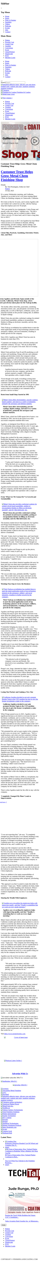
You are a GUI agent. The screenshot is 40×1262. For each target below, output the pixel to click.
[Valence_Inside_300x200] (12, 1110)
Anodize (8, 46)
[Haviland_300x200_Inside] (5, 1094)
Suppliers (8, 22)
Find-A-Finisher (10, 20)
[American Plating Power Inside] (10, 1104)
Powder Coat (9, 42)
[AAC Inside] (3, 1092)
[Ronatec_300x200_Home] (4, 1119)
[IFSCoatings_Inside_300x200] (6, 1118)
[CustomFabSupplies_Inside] (20, 1100)
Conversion (9, 48)
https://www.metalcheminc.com (14, 1034)
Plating (7, 40)
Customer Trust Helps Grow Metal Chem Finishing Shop (17, 176)
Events (7, 28)
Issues (7, 18)
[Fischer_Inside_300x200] (8, 1116)
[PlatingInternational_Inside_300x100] (8, 1114)
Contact (7, 32)
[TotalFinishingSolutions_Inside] (10, 1112)
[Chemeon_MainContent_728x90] (5, 90)
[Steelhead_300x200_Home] (9, 1123)
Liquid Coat (9, 44)
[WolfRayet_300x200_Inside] (5, 1108)
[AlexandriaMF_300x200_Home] (11, 1090)
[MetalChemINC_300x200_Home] (7, 1106)
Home (7, 16)
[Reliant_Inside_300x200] (11, 1125)
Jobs (6, 30)
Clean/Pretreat (10, 52)
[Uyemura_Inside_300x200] (4, 1089)
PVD (7, 56)
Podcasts (8, 26)
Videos (7, 24)
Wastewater (9, 54)
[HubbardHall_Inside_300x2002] (6, 1133)
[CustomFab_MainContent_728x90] (20, 88)
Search (3, 82)
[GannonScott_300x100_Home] (6, 1131)
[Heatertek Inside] (8, 1127)
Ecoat (7, 50)
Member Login (10, 58)
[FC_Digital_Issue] (8, 94)
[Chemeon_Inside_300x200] (11, 1102)
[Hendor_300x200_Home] (4, 1121)
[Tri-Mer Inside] (4, 1129)
